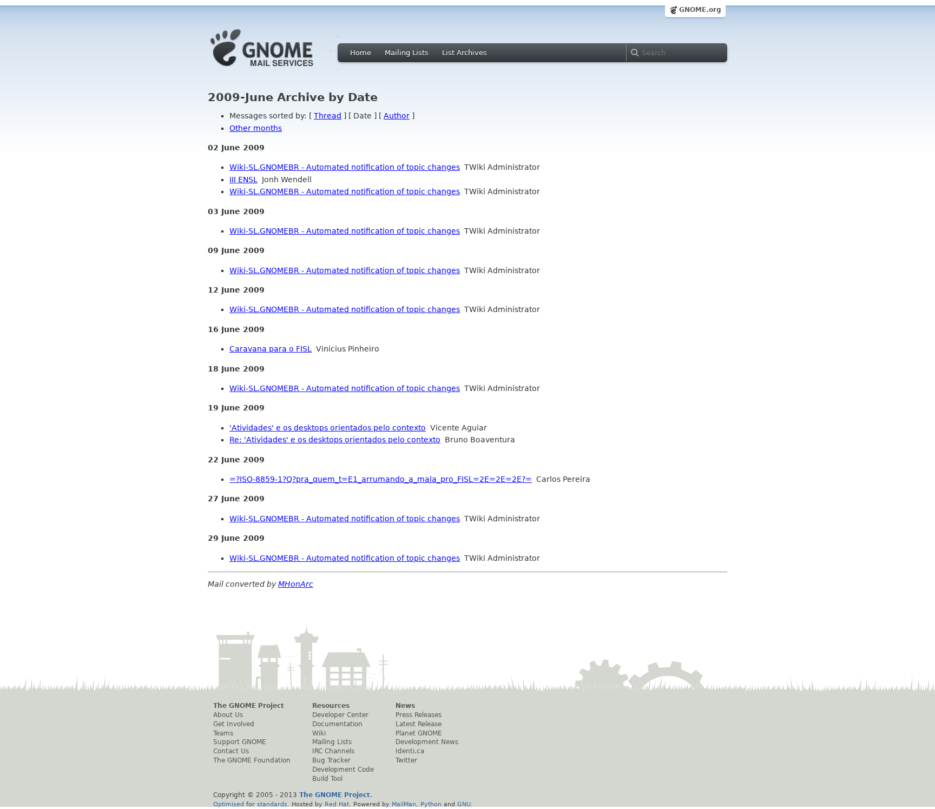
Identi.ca (410, 751)
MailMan (404, 804)
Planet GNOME (419, 733)
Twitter (406, 760)
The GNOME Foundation (252, 760)
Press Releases (419, 715)
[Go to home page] (278, 69)
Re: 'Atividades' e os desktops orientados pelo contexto (334, 439)
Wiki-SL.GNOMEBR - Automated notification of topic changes (344, 167)
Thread (327, 115)
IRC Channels (333, 751)
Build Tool (327, 779)
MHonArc (295, 584)
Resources (331, 705)
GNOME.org (700, 10)
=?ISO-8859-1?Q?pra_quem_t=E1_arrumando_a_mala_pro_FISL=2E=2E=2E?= (380, 479)
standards (272, 804)
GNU (464, 804)
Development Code (343, 769)
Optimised (228, 804)
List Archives (464, 53)
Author (397, 115)
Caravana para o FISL (270, 348)
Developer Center (340, 715)
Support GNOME (239, 742)
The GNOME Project (248, 705)
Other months (255, 128)
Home (360, 53)
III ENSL (243, 179)
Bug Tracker (331, 760)
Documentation (337, 724)
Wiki (319, 733)
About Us (228, 715)
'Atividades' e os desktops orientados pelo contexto (327, 427)
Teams (223, 733)
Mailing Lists (407, 53)
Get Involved (233, 724)
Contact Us (231, 751)
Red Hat (337, 804)
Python (431, 804)
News (405, 705)
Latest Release (419, 724)
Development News (427, 742)
